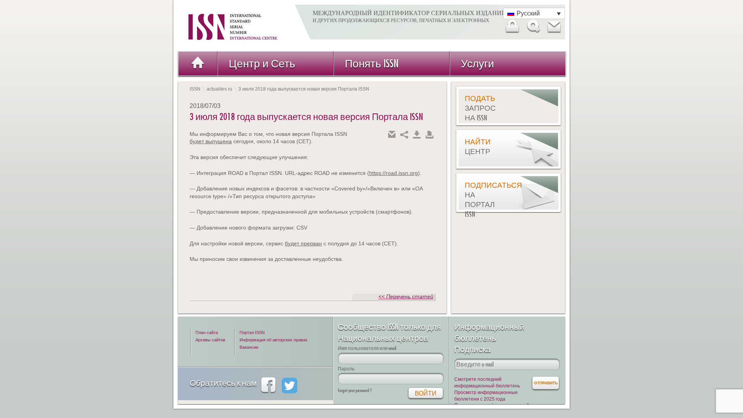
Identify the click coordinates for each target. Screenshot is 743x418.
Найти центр (478, 146)
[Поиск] (533, 26)
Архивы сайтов (210, 339)
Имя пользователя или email (367, 348)
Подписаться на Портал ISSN (484, 199)
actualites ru (219, 89)
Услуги (477, 63)
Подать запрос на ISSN (480, 108)
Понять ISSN (372, 63)
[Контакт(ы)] (553, 26)
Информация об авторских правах (274, 339)
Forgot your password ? (355, 390)
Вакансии (249, 347)
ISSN (195, 89)
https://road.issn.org (393, 173)
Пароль (346, 369)
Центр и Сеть (262, 63)
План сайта (206, 332)
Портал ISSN (252, 332)
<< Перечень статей (405, 296)
